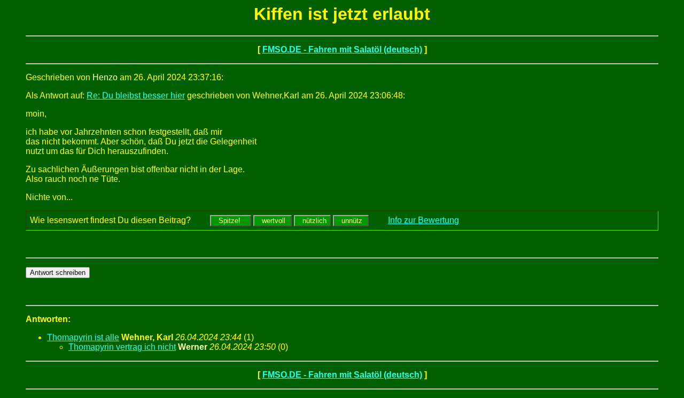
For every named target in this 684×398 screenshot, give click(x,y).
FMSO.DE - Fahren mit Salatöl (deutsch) (342, 49)
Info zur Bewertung (423, 220)
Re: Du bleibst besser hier (136, 95)
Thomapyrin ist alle (83, 337)
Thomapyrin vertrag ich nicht (122, 346)
